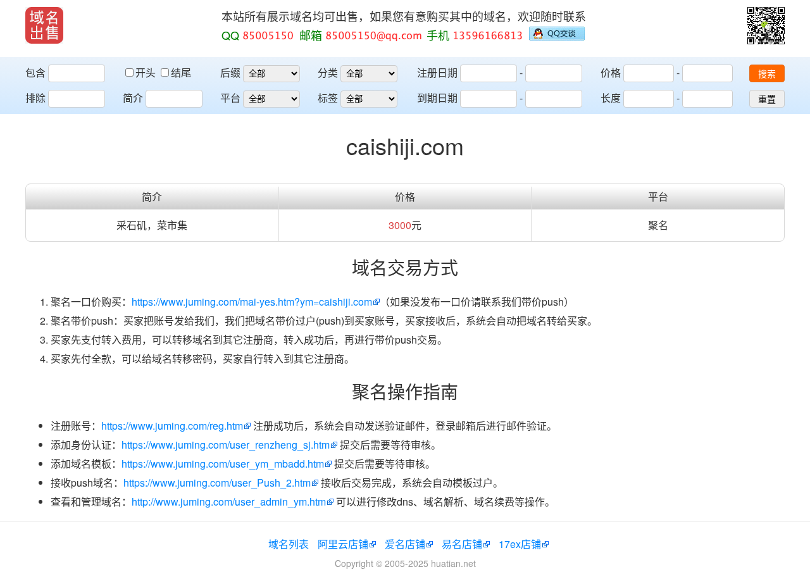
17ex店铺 (520, 544)
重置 (767, 99)
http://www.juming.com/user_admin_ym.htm (229, 501)
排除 (35, 97)
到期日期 (437, 97)
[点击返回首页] (44, 25)
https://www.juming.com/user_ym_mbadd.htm (223, 463)
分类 (328, 72)
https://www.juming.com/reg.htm (172, 425)
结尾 (181, 72)
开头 (146, 72)
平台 (230, 97)
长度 (611, 97)
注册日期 (437, 72)
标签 (328, 97)
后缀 (230, 72)
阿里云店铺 (343, 544)
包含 (35, 72)
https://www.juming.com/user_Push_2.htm (217, 482)
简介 (133, 97)
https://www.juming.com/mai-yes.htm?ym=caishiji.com (252, 301)
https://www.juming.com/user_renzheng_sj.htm (226, 444)
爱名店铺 (405, 544)
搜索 (767, 74)
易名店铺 (462, 544)
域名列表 (288, 544)
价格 (611, 72)
